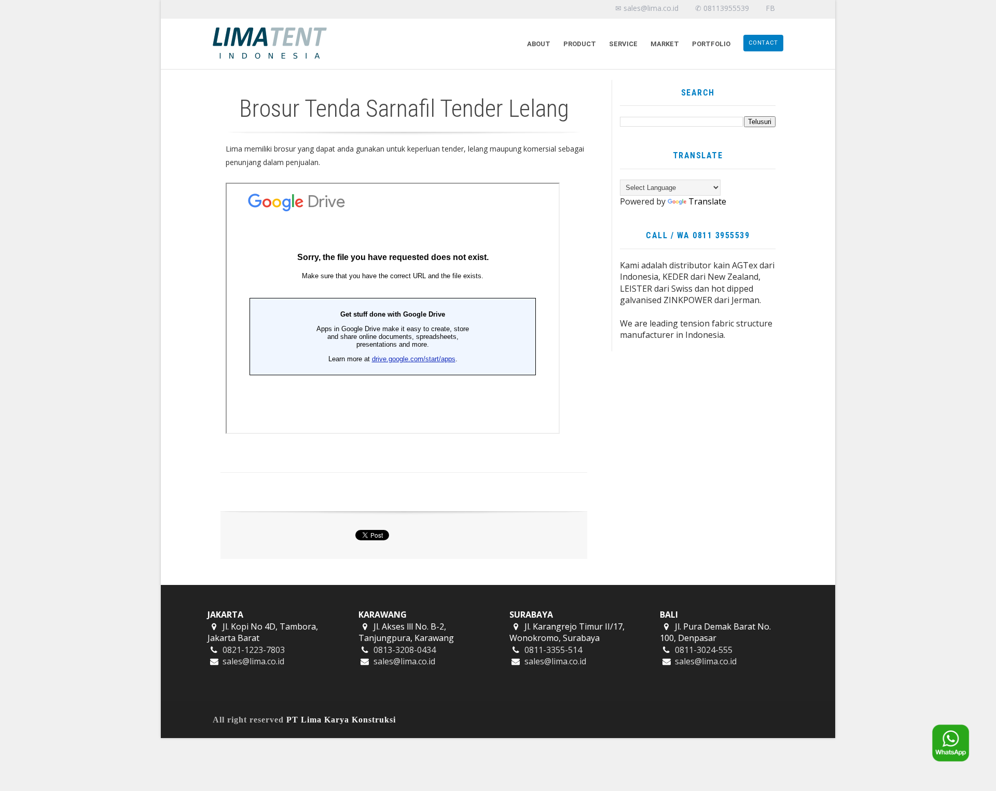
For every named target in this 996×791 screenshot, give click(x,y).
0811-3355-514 (553, 650)
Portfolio (711, 44)
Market (665, 44)
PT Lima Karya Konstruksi (341, 719)
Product (579, 44)
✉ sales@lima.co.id (647, 8)
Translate (707, 201)
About (538, 44)
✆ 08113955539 (722, 8)
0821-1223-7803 (254, 650)
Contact (763, 42)
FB (770, 8)
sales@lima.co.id (253, 661)
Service (623, 44)
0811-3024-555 (703, 650)
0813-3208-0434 (405, 650)
